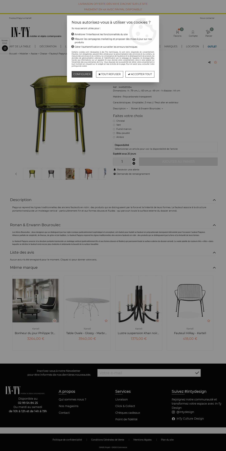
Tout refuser (111, 74)
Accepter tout (141, 74)
